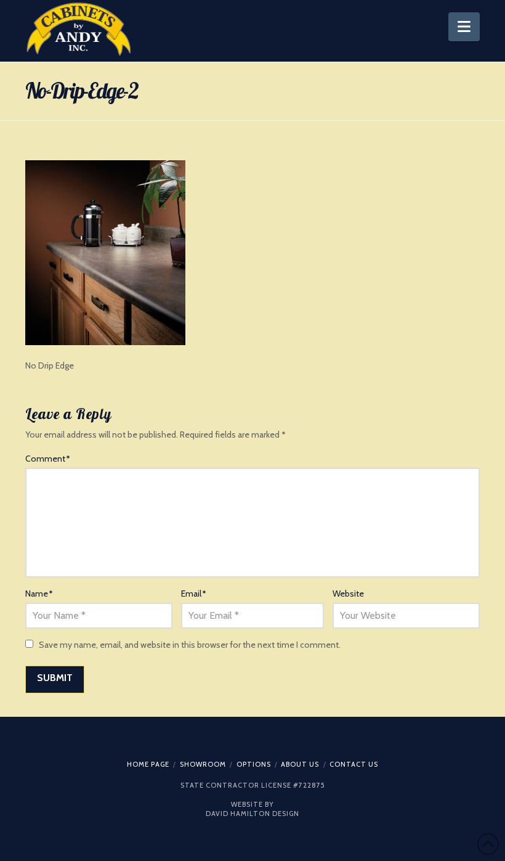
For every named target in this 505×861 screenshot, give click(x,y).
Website (348, 593)
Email (193, 593)
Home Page (148, 764)
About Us (300, 764)
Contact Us (353, 764)
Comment (47, 458)
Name (39, 593)
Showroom (203, 764)
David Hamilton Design (252, 813)
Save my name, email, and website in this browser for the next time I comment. (190, 644)
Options (253, 764)
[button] (464, 26)
